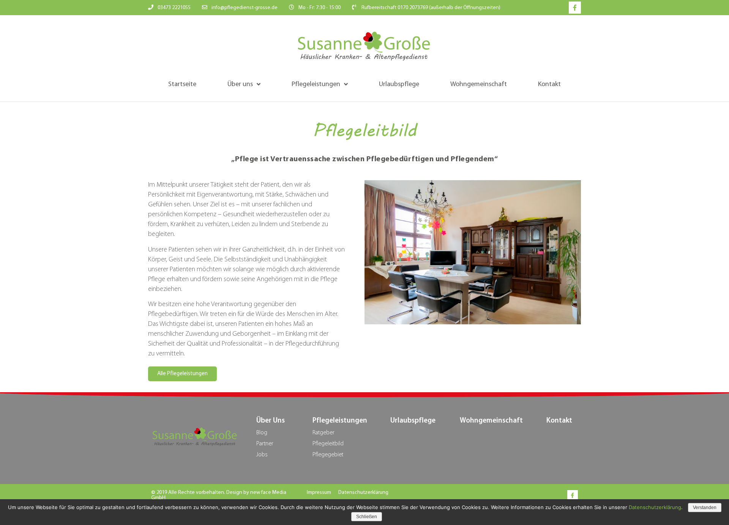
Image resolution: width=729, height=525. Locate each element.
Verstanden (704, 507)
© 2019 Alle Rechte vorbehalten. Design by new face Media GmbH (218, 495)
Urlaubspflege (399, 84)
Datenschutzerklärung (363, 492)
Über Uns (270, 420)
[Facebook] (572, 495)
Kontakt (549, 84)
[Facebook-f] (575, 8)
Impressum (319, 492)
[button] (182, 373)
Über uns (240, 84)
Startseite (182, 84)
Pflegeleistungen (316, 84)
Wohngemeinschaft (478, 84)
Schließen (366, 516)
